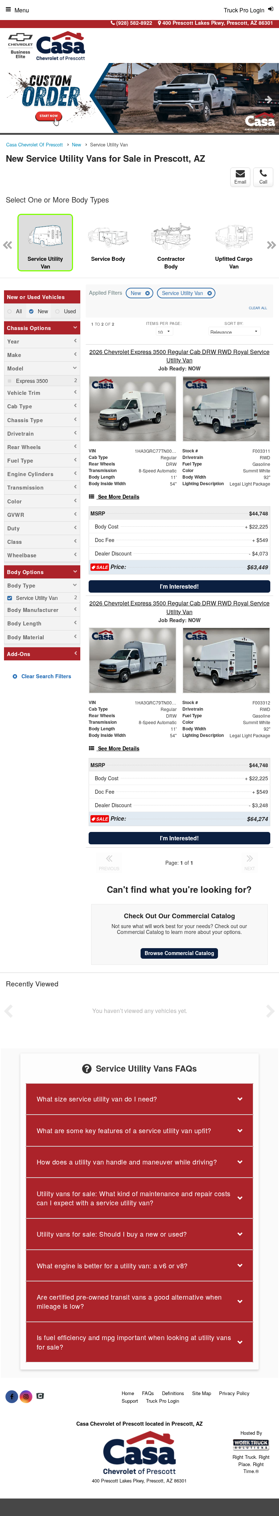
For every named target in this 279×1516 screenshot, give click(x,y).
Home (128, 1393)
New (136, 292)
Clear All (258, 307)
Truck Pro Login (162, 1400)
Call (263, 181)
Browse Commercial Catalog (179, 953)
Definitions (173, 1393)
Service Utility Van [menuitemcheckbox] (36, 597)
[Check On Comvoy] (40, 1396)
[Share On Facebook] (11, 1396)
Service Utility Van (183, 292)
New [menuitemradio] (42, 311)
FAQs (148, 1393)
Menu (22, 10)
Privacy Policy (234, 1393)
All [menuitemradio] (18, 311)
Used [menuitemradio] (69, 311)
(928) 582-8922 (134, 22)
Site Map (201, 1393)
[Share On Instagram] (26, 1396)
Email (240, 181)
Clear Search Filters (45, 676)
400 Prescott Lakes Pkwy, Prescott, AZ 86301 (217, 22)
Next (269, 99)
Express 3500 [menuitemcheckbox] (31, 380)
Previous (10, 99)
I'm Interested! (179, 586)
